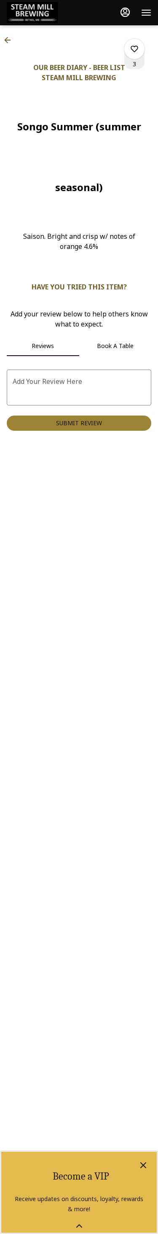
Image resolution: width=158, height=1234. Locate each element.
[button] (10, 40)
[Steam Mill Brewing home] (45, 12)
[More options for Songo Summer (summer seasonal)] (134, 49)
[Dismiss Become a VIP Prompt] (143, 1165)
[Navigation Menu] (146, 12)
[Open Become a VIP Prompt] (79, 1226)
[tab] (43, 346)
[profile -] (125, 12)
